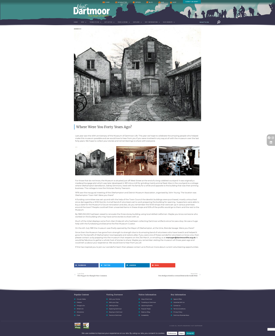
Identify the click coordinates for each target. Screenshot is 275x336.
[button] (86, 265)
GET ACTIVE (108, 22)
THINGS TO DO (94, 22)
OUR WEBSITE (168, 22)
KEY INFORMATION (151, 22)
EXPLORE (136, 22)
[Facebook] (269, 138)
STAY (82, 22)
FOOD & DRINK (123, 22)
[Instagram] (273, 138)
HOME (76, 22)
